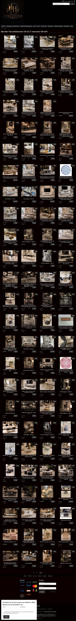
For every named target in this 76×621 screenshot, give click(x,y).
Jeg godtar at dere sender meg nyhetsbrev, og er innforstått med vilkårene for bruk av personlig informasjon (18, 612)
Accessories (50, 26)
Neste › (40, 572)
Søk (72, 3)
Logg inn (44, 576)
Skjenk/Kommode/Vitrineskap (26, 26)
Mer (71, 26)
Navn (4, 606)
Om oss (34, 576)
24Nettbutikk (40, 618)
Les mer (41, 616)
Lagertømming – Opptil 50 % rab (13, 26)
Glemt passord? (53, 591)
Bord (38, 26)
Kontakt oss (50, 576)
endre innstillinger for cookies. (50, 616)
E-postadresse (41, 582)
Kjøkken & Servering (58, 26)
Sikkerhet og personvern (41, 609)
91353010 (41, 611)
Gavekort (39, 576)
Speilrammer (66, 26)
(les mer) (16, 613)
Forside (3, 26)
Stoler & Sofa (43, 26)
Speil (35, 26)
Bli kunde (30, 576)
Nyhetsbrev (50, 609)
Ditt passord (41, 586)
